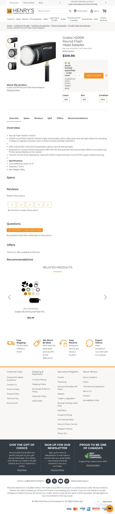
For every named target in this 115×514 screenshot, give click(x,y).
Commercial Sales (65, 420)
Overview (14, 118)
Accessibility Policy (91, 400)
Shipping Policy (39, 384)
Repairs (61, 394)
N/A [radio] (66, 99)
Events (61, 377)
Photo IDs (62, 433)
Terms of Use (13, 398)
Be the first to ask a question (25, 230)
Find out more (13, 90)
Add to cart (94, 75)
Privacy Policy (13, 394)
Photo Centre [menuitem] (28, 3)
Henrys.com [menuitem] (14, 3)
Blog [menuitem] (41, 3)
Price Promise (13, 389)
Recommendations (78, 118)
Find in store (68, 86)
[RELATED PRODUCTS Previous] (9, 297)
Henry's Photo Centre (67, 424)
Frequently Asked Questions (15, 378)
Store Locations (90, 377)
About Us (87, 391)
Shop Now (22, 470)
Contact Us (12, 385)
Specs (27, 118)
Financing (62, 382)
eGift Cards (37, 401)
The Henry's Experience (93, 387)
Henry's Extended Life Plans (67, 388)
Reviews (38, 118)
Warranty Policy (39, 396)
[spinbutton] (79, 75)
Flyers (85, 382)
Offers (60, 118)
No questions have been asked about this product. (29, 235)
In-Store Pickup (39, 380)
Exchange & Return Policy (41, 390)
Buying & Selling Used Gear (67, 404)
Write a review (68, 51)
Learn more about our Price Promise (83, 4)
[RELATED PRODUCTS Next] (105, 297)
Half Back (62, 410)
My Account (12, 403)
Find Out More (57, 470)
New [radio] (103, 99)
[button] (60, 3)
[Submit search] (70, 11)
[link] (11, 346)
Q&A (50, 118)
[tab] (12, 41)
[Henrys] (21, 11)
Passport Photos (65, 429)
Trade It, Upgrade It (66, 398)
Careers (86, 396)
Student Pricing (65, 415)
